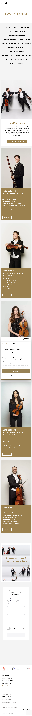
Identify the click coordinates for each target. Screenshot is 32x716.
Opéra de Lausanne (17, 63)
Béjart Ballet (24, 27)
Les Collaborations (23, 55)
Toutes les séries (10, 27)
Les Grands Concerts (17, 35)
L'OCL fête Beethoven (17, 31)
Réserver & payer (6, 694)
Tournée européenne (17, 51)
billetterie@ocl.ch (6, 685)
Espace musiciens (7, 699)
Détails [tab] (15, 343)
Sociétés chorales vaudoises (16, 59)
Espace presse (6, 705)
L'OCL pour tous (8, 55)
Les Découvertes (23, 39)
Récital (17, 43)
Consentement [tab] (6, 343)
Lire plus (7, 217)
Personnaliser (15, 376)
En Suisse (11, 47)
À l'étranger (20, 47)
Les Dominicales (10, 39)
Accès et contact (6, 692)
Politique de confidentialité (9, 707)
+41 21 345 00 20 (6, 682)
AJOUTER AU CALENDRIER (17, 141)
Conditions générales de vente (10, 702)
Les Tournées (26, 43)
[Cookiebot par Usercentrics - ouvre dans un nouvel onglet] (23, 339)
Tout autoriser (16, 371)
